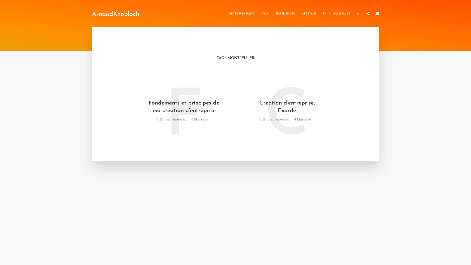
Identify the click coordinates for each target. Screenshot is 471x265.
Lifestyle (309, 14)
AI (358, 14)
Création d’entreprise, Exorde (287, 107)
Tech (265, 14)
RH (325, 14)
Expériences (285, 14)
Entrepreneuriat (242, 14)
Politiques (341, 14)
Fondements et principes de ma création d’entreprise (184, 107)
